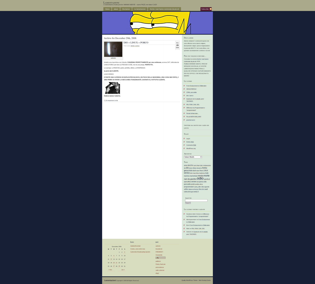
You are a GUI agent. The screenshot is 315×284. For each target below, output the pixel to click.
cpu (201, 165)
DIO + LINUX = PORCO (136, 42)
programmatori (189, 186)
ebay (194, 168)
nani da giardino (190, 179)
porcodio (187, 184)
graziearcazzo (190, 120)
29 (119, 266)
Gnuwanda (159, 255)
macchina (196, 173)
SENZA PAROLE (191, 89)
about (116, 9)
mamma (186, 176)
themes (196, 189)
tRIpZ (157, 273)
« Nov (110, 269)
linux (201, 170)
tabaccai (191, 189)
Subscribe (205, 9)
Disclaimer (126, 9)
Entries (190, 142)
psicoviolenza (160, 267)
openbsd (207, 179)
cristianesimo (207, 165)
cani (194, 165)
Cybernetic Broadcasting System (140, 252)
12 (111, 259)
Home (107, 9)
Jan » (123, 269)
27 (114, 266)
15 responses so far (112, 100)
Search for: (188, 198)
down (190, 168)
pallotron (158, 261)
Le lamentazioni (139, 9)
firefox (204, 168)
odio (200, 178)
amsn (186, 165)
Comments (191, 145)
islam (197, 170)
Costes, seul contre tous (137, 249)
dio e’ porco (189, 95)
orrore (193, 182)
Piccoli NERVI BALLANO (193, 116)
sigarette (206, 186)
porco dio (202, 182)
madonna (202, 173)
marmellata (193, 176)
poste (193, 184)
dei (185, 168)
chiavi (198, 165)
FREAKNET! (159, 252)
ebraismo (199, 168)
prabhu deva (199, 184)
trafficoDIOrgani (188, 191)
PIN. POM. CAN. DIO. (193, 104)
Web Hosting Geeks (205, 280)
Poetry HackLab (160, 264)
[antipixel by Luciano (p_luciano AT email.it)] (160, 258)
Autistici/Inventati (135, 246)
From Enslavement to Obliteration (196, 86)
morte (207, 175)
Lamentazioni (111, 2)
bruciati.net (159, 249)
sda (202, 186)
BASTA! (190, 165)
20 (114, 262)
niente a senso (135, 46)
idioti (194, 170)
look (191, 173)
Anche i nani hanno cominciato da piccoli (164, 9)
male (206, 173)
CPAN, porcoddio (191, 92)
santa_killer (197, 186)
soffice (186, 189)
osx (198, 181)
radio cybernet (160, 270)
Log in (188, 138)
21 (116, 262)
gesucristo (188, 170)
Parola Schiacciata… (192, 113)
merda (200, 176)
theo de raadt (203, 189)
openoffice (187, 181)
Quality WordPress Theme (189, 280)
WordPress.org (191, 148)
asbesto (113, 58)
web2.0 (196, 191)
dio (187, 168)
